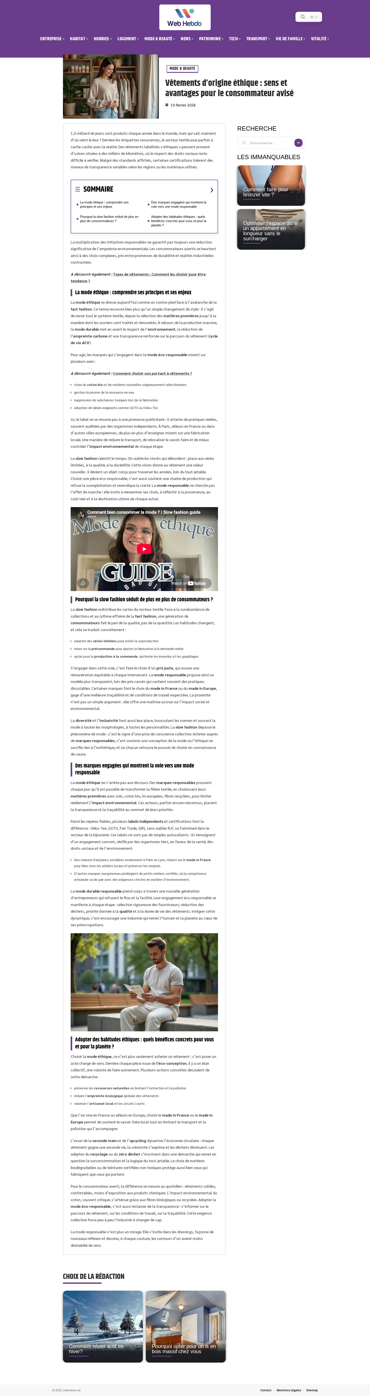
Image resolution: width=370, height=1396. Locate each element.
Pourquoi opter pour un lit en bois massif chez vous (184, 1348)
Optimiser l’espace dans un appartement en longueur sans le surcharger (270, 230)
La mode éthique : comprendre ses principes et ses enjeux (104, 204)
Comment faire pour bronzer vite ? (265, 192)
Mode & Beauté (182, 69)
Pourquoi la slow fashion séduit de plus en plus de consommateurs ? (109, 219)
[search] (303, 16)
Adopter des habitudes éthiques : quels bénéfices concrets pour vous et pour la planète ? (178, 221)
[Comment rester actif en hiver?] (103, 1327)
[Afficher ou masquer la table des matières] (163, 189)
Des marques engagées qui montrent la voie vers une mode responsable (178, 204)
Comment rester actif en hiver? (96, 1348)
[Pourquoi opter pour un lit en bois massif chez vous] (186, 1327)
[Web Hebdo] (185, 17)
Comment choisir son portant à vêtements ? (152, 373)
